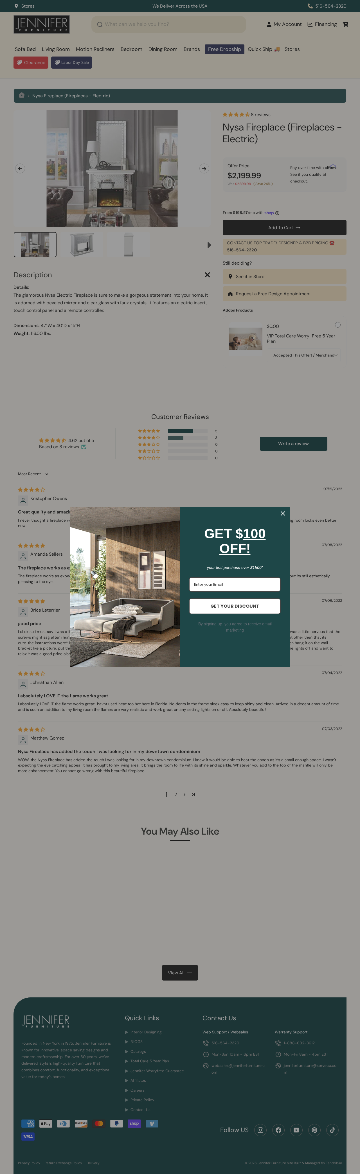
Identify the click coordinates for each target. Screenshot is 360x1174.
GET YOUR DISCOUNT (234, 606)
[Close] (283, 513)
